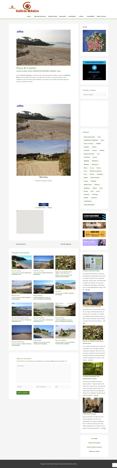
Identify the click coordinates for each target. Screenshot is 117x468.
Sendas (86, 197)
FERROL (66, 293)
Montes (86, 168)
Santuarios (86, 194)
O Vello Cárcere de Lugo (89, 414)
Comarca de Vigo (16, 272)
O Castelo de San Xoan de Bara (91, 270)
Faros (98, 153)
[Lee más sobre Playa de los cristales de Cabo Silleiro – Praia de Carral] (65, 262)
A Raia (98, 137)
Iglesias (86, 161)
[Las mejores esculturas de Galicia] (93, 299)
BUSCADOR (62, 16)
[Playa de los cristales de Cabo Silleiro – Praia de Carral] (93, 333)
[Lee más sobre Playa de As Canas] (44, 262)
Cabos (102, 140)
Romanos (97, 184)
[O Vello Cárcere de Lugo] (93, 405)
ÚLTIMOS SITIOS (52, 16)
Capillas (98, 143)
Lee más (87, 289)
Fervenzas (87, 157)
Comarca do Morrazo (16, 297)
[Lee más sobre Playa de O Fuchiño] (44, 309)
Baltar (18, 77)
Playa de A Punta (16, 271)
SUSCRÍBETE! (91, 16)
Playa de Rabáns (38, 295)
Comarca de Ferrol (59, 293)
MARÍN (23, 297)
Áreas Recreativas (89, 204)
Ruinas (95, 188)
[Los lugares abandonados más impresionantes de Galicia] (93, 368)
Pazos (85, 174)
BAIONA (57, 275)
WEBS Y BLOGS (101, 16)
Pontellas (86, 181)
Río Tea (98, 191)
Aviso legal (94, 438)
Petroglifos (100, 174)
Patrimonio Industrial (95, 171)
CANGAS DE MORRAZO (39, 297)
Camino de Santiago (88, 143)
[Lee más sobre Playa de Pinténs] (65, 309)
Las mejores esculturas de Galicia (92, 306)
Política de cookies (94, 451)
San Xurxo (58, 291)
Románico (87, 188)
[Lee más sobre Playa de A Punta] (22, 262)
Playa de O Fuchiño (39, 318)
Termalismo (94, 197)
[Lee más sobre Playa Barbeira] (44, 331)
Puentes (93, 181)
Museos (92, 168)
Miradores (95, 161)
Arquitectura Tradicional (91, 140)
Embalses (94, 150)
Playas (59, 71)
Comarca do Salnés (21, 71)
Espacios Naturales (89, 154)
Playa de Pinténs (59, 318)
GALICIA (30, 71)
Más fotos (43, 177)
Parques (99, 168)
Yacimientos (88, 201)
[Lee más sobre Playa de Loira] (22, 287)
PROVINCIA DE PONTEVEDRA (41, 71)
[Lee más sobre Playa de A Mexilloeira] (22, 332)
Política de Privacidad (94, 442)
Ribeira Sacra (88, 184)
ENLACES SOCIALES (40, 16)
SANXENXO (53, 71)
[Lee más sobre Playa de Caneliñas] (65, 331)
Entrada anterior (20, 244)
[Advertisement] (43, 94)
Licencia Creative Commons (94, 447)
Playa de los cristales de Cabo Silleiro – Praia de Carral (63, 272)
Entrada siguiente (67, 244)
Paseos (85, 171)
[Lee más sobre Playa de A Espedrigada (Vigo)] (22, 309)
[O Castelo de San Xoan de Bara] (93, 262)
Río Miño (86, 191)
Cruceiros (87, 150)
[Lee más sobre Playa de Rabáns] (44, 287)
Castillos (86, 147)
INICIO (29, 16)
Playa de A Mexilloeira (18, 341)
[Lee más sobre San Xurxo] (65, 284)
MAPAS (81, 16)
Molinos (86, 164)
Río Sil (92, 191)
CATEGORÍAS (72, 16)
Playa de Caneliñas (60, 340)
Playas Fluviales (95, 177)
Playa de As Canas (39, 270)
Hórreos (95, 157)
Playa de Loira (16, 295)
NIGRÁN (44, 272)
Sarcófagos (95, 194)
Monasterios (95, 164)
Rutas (101, 188)
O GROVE (23, 343)
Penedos (92, 174)
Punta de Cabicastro (26, 75)
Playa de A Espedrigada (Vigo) (20, 318)
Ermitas (102, 150)
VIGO (20, 274)
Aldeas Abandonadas (89, 137)
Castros (94, 147)
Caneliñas (67, 75)
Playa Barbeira (38, 340)
